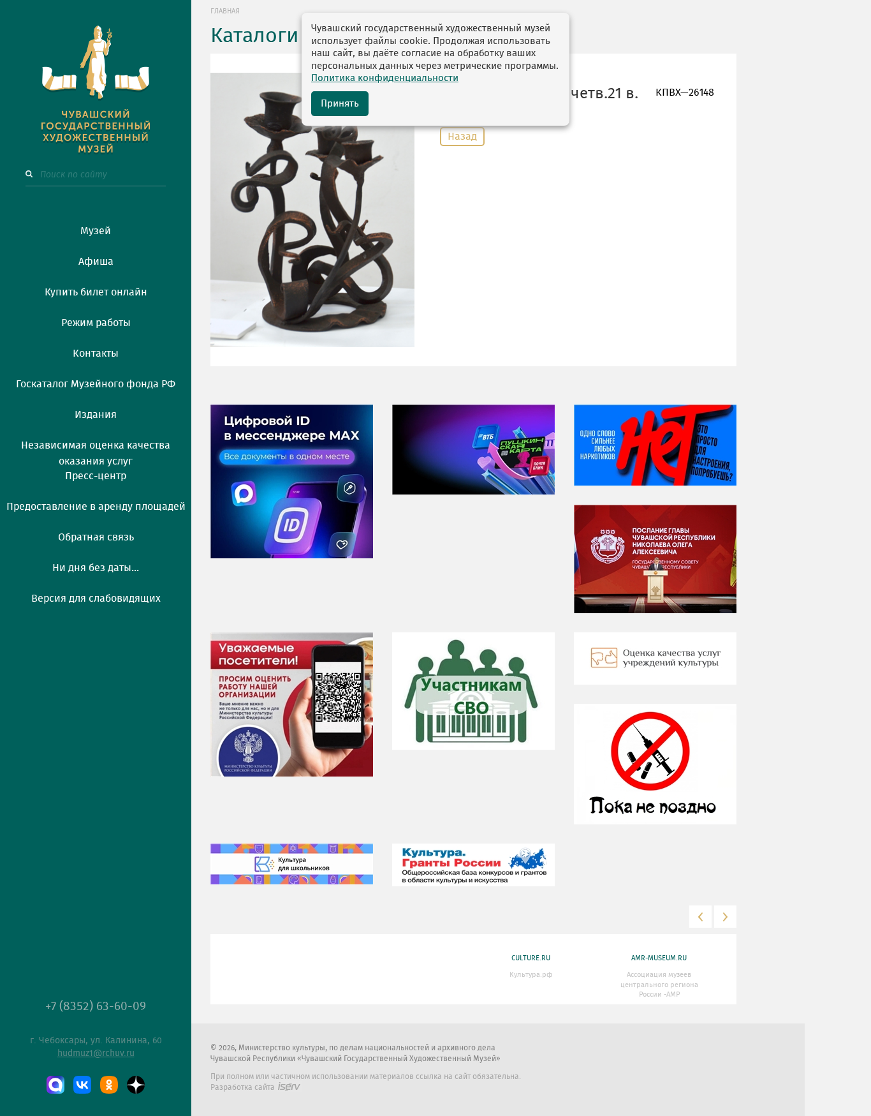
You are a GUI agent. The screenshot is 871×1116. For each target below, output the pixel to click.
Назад (462, 136)
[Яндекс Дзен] (136, 1084)
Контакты (96, 353)
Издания (96, 415)
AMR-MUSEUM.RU (659, 958)
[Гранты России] (473, 874)
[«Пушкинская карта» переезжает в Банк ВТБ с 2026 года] (473, 458)
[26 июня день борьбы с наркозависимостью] (655, 773)
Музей (95, 231)
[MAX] (55, 1085)
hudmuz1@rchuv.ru (96, 1053)
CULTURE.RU (530, 958)
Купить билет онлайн (96, 292)
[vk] (82, 1085)
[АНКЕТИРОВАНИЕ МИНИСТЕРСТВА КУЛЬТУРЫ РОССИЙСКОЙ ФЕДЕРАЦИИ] (291, 714)
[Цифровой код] (291, 490)
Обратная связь (96, 537)
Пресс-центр (95, 476)
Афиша (95, 262)
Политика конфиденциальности (384, 78)
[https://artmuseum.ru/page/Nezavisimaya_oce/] (655, 668)
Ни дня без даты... (95, 568)
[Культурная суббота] (291, 873)
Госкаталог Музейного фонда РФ (95, 384)
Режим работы (96, 323)
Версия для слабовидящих (96, 598)
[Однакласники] (109, 1085)
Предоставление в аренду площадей (96, 507)
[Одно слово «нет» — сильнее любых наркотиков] (655, 454)
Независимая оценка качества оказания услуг (95, 451)
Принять (340, 103)
